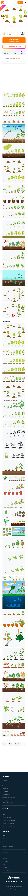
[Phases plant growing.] (13, 597)
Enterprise (5, 851)
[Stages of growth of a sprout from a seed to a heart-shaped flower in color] (9, 795)
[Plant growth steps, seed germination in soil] (13, 775)
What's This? (17, 58)
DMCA (4, 877)
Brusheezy (5, 842)
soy (5, 806)
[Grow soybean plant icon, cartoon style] (6, 528)
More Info (6, 61)
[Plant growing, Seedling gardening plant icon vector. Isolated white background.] (4, 618)
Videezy (4, 848)
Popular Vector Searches (8, 882)
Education (5, 854)
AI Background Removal (8, 862)
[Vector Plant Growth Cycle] (13, 277)
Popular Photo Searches (8, 885)
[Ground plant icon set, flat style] (6, 787)
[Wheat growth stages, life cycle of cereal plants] (10, 492)
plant (10, 806)
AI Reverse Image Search (9, 859)
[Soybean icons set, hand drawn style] (6, 562)
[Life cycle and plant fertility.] (9, 536)
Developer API (6, 856)
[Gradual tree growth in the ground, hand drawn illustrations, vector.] (13, 444)
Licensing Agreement (8, 874)
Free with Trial (14, 40)
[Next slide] (21, 806)
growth (17, 806)
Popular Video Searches (8, 888)
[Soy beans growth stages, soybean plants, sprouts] (13, 112)
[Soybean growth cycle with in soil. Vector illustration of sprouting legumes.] (13, 233)
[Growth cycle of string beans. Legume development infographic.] (13, 165)
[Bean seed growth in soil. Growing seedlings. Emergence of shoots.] (13, 120)
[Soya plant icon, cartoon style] (5, 486)
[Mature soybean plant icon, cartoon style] (6, 545)
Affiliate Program (6, 880)
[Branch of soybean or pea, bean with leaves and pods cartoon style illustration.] (6, 755)
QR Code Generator (7, 865)
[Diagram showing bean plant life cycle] (13, 133)
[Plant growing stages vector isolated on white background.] (13, 745)
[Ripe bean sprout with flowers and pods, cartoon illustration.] (6, 454)
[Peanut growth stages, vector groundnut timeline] (13, 733)
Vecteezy (4, 845)
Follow (22, 34)
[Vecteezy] (2, 2)
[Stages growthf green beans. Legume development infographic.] (13, 214)
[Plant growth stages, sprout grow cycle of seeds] (9, 553)
